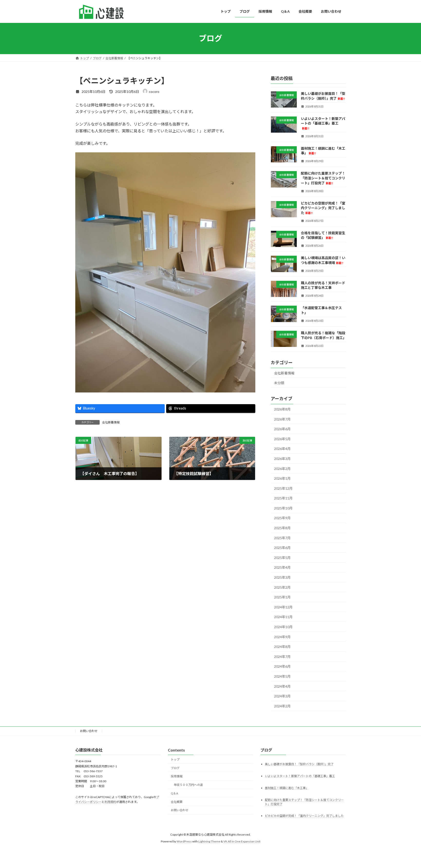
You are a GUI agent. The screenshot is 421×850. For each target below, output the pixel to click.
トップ (175, 759)
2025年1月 (282, 597)
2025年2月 (282, 587)
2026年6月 (282, 429)
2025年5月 (282, 557)
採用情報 (176, 776)
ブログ (175, 768)
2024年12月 (283, 607)
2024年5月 (282, 676)
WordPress (184, 841)
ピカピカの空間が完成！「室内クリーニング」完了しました (323, 208)
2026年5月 (282, 439)
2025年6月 (282, 548)
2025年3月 (282, 577)
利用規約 (110, 802)
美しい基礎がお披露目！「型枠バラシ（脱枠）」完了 (299, 764)
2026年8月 (282, 409)
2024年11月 (283, 617)
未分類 (279, 383)
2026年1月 (282, 478)
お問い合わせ (88, 731)
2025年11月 (283, 498)
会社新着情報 (111, 422)
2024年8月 (282, 647)
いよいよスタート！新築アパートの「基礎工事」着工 (323, 123)
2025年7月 (282, 538)
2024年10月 (283, 627)
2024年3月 (282, 696)
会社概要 (176, 802)
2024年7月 (282, 656)
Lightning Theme (209, 841)
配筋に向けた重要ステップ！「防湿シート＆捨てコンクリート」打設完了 (323, 178)
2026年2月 (282, 468)
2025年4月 (282, 567)
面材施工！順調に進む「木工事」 (287, 788)
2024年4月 (282, 686)
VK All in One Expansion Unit (241, 841)
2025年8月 (282, 528)
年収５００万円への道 (188, 785)
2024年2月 (282, 706)
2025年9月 (282, 518)
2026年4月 (282, 449)
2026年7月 (282, 419)
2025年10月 (283, 508)
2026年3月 (282, 459)
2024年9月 (282, 637)
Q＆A (174, 793)
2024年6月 (282, 666)
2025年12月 (283, 488)
